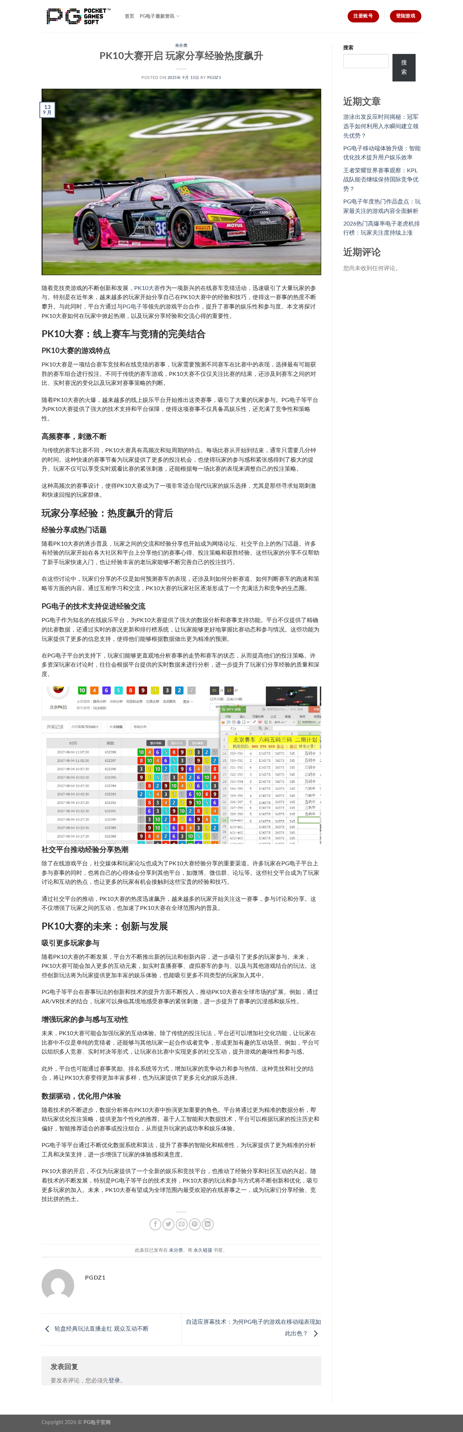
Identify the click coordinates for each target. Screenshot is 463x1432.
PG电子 (132, 307)
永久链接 (203, 1250)
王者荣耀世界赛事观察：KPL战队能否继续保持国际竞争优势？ (381, 180)
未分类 (181, 45)
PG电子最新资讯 (157, 16)
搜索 (348, 47)
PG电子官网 (97, 1422)
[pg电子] (78, 16)
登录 (114, 1380)
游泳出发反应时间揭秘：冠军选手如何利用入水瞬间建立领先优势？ (381, 126)
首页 (130, 16)
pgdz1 (214, 78)
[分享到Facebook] (155, 1224)
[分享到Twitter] (168, 1224)
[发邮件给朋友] (182, 1224)
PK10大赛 (147, 288)
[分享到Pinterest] (195, 1224)
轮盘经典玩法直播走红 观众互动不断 (101, 1329)
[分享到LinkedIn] (208, 1224)
